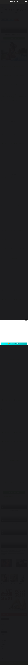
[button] (25, 1)
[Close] (26, 320)
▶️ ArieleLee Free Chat (14, 343)
